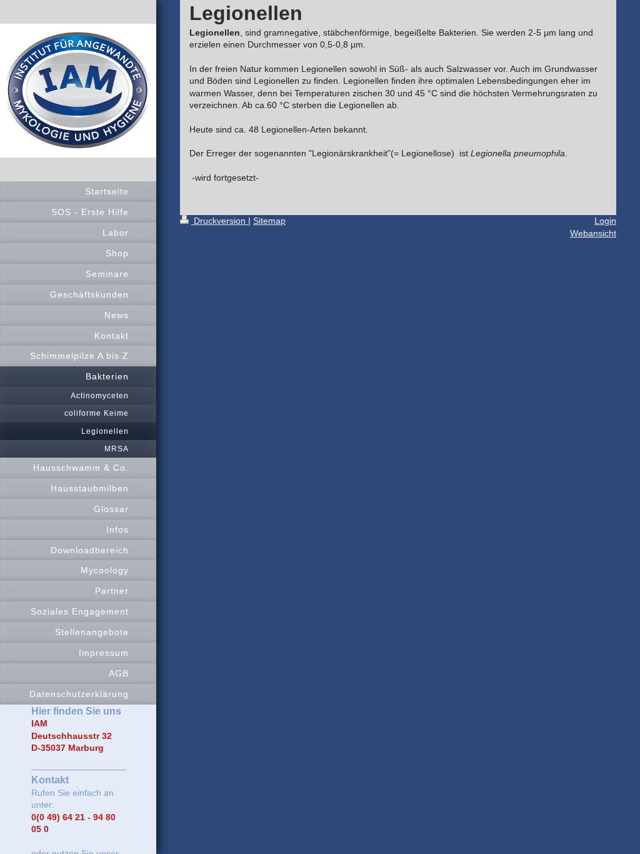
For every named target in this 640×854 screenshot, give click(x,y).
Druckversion (219, 221)
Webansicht (593, 233)
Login (605, 221)
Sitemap (269, 221)
